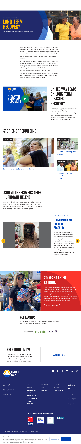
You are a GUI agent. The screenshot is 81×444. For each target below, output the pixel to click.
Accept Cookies (66, 439)
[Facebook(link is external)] (53, 371)
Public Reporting (32, 398)
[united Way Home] (11, 373)
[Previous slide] (3, 241)
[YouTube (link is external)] (67, 370)
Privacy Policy (23, 431)
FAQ (68, 389)
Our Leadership (31, 395)
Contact (56, 387)
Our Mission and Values (31, 391)
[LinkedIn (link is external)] (57, 371)
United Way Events (70, 404)
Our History (30, 387)
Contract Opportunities (31, 402)
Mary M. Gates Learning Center (72, 399)
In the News (43, 390)
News (42, 387)
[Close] (78, 439)
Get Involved (71, 395)
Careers (69, 392)
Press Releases (58, 390)
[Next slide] (78, 241)
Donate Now (58, 354)
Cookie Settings (55, 439)
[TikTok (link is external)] (77, 371)
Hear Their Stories (52, 306)
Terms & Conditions (33, 431)
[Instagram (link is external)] (62, 371)
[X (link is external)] (72, 371)
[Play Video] (25, 99)
